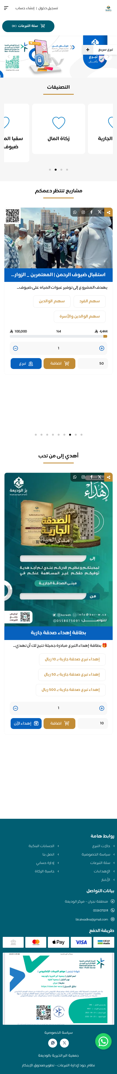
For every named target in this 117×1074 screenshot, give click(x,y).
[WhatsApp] (53, 1043)
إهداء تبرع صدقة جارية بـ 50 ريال (72, 674)
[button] (67, 169)
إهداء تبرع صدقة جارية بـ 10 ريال (72, 659)
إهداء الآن (23, 723)
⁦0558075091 (100, 911)
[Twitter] (64, 1043)
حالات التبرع (101, 846)
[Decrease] (15, 349)
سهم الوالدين (52, 301)
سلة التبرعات (100, 863)
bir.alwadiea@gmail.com (92, 920)
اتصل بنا (48, 855)
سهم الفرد (89, 301)
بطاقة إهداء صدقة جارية (59, 633)
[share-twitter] (99, 212)
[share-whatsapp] (74, 212)
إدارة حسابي (45, 863)
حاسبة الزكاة (45, 872)
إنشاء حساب (25, 8)
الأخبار (106, 880)
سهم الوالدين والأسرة (80, 316)
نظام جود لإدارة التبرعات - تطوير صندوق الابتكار (58, 1066)
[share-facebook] (91, 212)
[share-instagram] (83, 212)
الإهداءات (102, 872)
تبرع (22, 363)
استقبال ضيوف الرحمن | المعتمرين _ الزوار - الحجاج (58, 275)
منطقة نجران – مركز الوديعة (86, 902)
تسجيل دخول (48, 8)
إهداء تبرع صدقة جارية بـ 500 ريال (71, 690)
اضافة (55, 363)
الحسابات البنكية (42, 846)
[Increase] (101, 349)
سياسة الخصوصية (96, 855)
